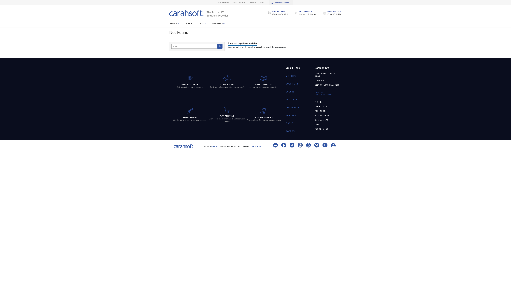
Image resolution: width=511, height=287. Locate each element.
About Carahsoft (239, 2)
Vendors (291, 76)
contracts (292, 107)
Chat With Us (334, 14)
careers (291, 131)
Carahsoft (215, 146)
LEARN (189, 23)
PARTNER (217, 23)
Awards (253, 2)
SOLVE (173, 23)
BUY (202, 23)
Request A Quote (307, 14)
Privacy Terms (255, 146)
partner (291, 115)
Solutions (292, 84)
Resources (292, 99)
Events (290, 91)
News (262, 2)
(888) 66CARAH (280, 14)
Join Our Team (223, 2)
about (290, 123)
